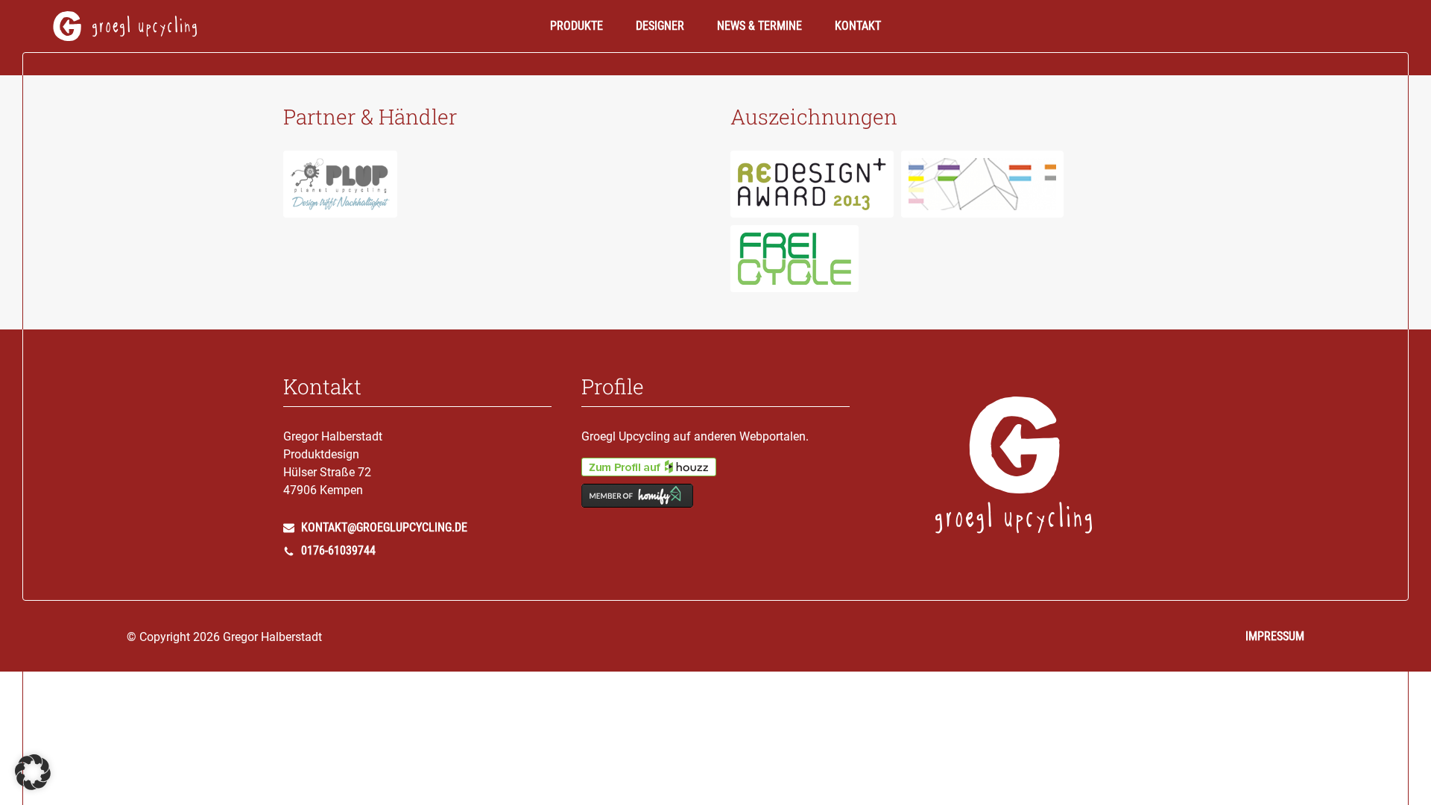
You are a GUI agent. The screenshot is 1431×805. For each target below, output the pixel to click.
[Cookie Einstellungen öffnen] (33, 786)
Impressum (1274, 636)
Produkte (576, 26)
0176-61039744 (337, 551)
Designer (660, 26)
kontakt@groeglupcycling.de (382, 528)
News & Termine (759, 26)
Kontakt (858, 26)
